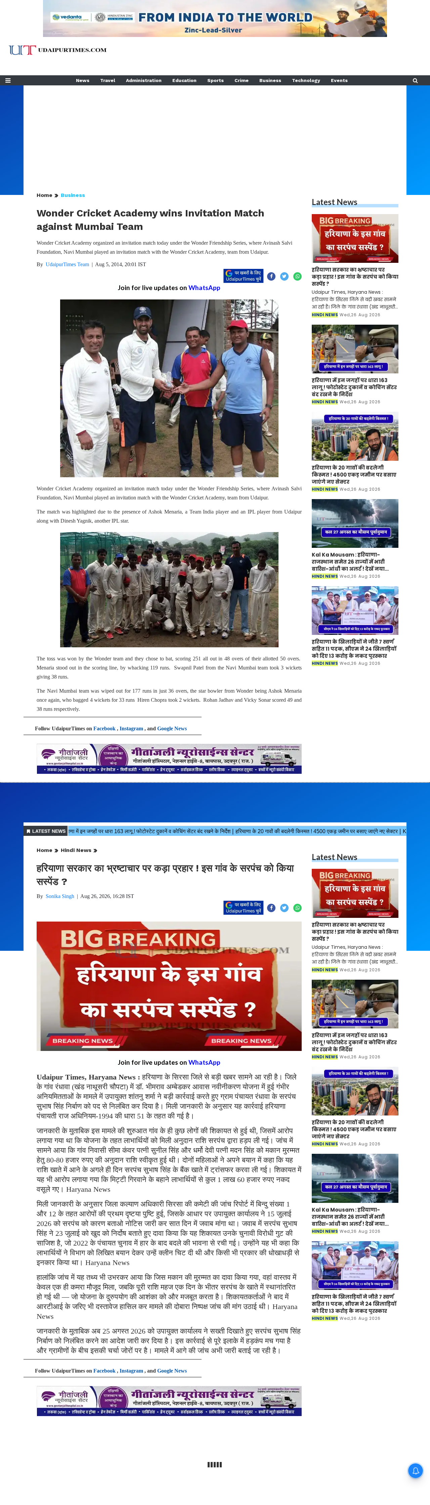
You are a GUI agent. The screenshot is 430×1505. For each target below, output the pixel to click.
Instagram (131, 728)
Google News (172, 728)
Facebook (104, 728)
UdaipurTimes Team (67, 264)
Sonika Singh (60, 896)
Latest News (334, 202)
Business (270, 80)
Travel (107, 80)
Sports (215, 80)
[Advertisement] (215, 132)
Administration (144, 80)
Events (339, 80)
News (82, 80)
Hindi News (76, 850)
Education (184, 80)
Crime (241, 80)
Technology (306, 80)
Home (44, 195)
